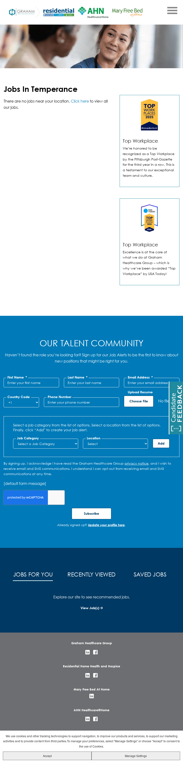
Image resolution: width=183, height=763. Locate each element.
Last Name (77, 377)
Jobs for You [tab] (33, 574)
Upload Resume (140, 392)
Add (161, 443)
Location (93, 438)
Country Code (18, 397)
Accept (47, 756)
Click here (80, 101)
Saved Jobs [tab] (150, 574)
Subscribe (91, 513)
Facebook (95, 652)
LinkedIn (87, 652)
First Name (17, 377)
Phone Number (59, 397)
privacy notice (136, 463)
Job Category (28, 438)
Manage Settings (136, 756)
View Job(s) (90, 608)
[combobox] (45, 444)
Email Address (140, 377)
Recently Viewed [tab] (91, 574)
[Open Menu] (172, 10)
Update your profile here (106, 525)
